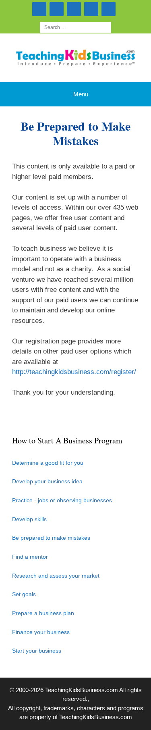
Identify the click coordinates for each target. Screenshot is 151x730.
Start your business (36, 650)
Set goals (24, 594)
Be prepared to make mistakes (51, 538)
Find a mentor (30, 556)
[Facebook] (91, 9)
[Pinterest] (108, 9)
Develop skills (29, 519)
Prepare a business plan (43, 613)
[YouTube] (57, 9)
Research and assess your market (55, 575)
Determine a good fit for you (47, 463)
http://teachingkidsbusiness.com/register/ (74, 372)
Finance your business (41, 632)
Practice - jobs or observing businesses (62, 500)
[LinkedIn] (74, 9)
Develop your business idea (47, 481)
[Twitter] (39, 9)
